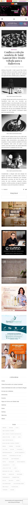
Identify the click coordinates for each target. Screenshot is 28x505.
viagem (12, 489)
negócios (11, 474)
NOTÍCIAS (9, 1)
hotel (4, 461)
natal (4, 474)
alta (17, 427)
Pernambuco (6, 477)
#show (11, 427)
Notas (3, 408)
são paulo (6, 486)
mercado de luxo (8, 471)
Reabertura (15, 477)
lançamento (6, 465)
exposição (6, 458)
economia (19, 449)
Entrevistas (4, 394)
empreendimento (7, 452)
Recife (4, 480)
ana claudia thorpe (8, 430)
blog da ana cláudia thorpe (11, 443)
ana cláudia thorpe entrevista (12, 433)
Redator (6, 189)
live (13, 465)
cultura (5, 449)
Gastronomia (15, 458)
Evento (5, 455)
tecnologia (14, 486)
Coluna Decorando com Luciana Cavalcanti (12, 384)
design (12, 449)
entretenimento (20, 452)
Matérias (3, 405)
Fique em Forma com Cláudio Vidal (10, 401)
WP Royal (17, 502)
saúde (18, 480)
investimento (21, 461)
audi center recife (8, 440)
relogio (11, 480)
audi (19, 437)
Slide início (4, 415)
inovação (11, 461)
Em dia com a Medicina (7, 391)
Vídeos (3, 418)
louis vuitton (7, 468)
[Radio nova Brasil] (14, 26)
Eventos (3, 398)
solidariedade (7, 483)
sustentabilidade (19, 483)
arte (14, 437)
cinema (11, 446)
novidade (19, 474)
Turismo (5, 489)
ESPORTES (15, 1)
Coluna (3, 381)
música (17, 471)
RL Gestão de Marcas (18, 500)
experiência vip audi (15, 455)
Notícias (14, 49)
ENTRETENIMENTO (22, 1)
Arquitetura (6, 437)
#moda (4, 427)
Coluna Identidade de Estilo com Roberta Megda (13, 387)
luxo (15, 468)
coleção (18, 446)
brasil (4, 446)
